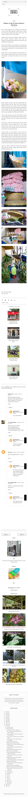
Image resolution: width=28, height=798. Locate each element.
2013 (7, 786)
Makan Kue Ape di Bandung (12, 751)
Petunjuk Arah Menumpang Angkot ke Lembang (14, 629)
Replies (10, 407)
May (8, 777)
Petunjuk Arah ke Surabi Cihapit (12, 743)
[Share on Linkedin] (12, 300)
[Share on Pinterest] (8, 300)
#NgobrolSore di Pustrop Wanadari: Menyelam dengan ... (13, 758)
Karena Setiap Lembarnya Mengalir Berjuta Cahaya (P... (13, 753)
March (8, 780)
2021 (7, 717)
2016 (7, 724)
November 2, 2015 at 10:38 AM (18, 452)
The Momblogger (12, 422)
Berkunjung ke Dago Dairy (14, 611)
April (8, 779)
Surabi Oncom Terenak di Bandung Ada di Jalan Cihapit (15, 745)
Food (14, 20)
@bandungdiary (14, 590)
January (8, 783)
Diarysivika (10, 394)
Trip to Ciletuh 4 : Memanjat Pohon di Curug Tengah (14, 732)
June (8, 776)
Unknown (10, 452)
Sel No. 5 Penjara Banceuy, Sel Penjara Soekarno (14, 755)
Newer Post (6, 534)
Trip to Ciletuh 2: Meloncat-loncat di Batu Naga (15, 737)
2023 (7, 714)
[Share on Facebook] (2, 300)
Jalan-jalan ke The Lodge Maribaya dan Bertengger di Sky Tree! (14, 666)
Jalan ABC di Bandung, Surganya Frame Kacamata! (14, 747)
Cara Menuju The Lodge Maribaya (14, 647)
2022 (7, 716)
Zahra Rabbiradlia (12, 482)
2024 (7, 713)
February (9, 781)
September (9, 772)
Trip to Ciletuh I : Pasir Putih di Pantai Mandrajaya (14, 739)
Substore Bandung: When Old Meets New (15, 760)
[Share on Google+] (15, 300)
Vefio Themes (21, 794)
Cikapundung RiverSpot (11, 761)
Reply (9, 404)
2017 (7, 723)
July (8, 774)
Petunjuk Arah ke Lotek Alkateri (12, 765)
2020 (7, 719)
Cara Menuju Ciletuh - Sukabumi (13, 730)
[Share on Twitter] (5, 300)
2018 (7, 721)
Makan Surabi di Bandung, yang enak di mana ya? (14, 768)
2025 (7, 712)
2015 (7, 725)
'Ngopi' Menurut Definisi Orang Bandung (14, 684)
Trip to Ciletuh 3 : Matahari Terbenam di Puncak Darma (14, 734)
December (9, 727)
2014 (7, 784)
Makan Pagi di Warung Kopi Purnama (14, 749)
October (8, 770)
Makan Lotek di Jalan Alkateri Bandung (14, 766)
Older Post (22, 534)
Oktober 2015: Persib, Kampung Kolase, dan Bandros (14, 763)
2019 (7, 720)
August (8, 773)
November (9, 728)
